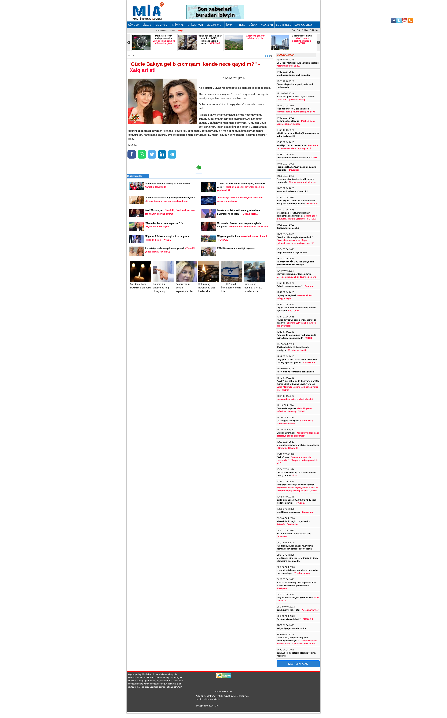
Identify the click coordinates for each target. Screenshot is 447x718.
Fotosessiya (161, 30)
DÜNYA (253, 24)
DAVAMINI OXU (298, 663)
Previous (128, 42)
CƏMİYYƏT (162, 24)
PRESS (241, 24)
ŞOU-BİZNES (283, 24)
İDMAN (230, 24)
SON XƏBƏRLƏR (303, 24)
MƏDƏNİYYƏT (215, 24)
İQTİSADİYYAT (195, 24)
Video (172, 30)
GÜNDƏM (133, 24)
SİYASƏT (147, 24)
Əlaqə (180, 30)
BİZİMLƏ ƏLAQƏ (223, 691)
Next (318, 42)
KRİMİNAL (178, 24)
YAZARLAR (266, 24)
